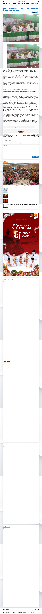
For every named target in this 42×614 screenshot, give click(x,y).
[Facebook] (19, 132)
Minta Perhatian (28, 127)
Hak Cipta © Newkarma (6, 612)
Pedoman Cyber (31, 612)
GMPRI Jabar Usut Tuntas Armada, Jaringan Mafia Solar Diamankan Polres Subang (22, 204)
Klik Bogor (4, 12)
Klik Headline (11, 12)
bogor (5, 127)
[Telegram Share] (36, 12)
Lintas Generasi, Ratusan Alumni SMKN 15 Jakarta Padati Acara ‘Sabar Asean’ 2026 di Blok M (20, 186)
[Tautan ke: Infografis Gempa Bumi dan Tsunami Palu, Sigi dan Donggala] (5, 190)
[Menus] (3, 1)
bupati (12, 127)
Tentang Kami (13, 612)
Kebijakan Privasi (19, 612)
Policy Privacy (25, 612)
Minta (23, 127)
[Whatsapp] (37, 12)
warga (34, 127)
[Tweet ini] (34, 12)
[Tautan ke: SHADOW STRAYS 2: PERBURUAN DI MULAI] (5, 200)
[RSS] (23, 132)
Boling (8, 127)
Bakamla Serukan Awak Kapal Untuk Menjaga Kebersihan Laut (31, 135)
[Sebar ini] (32, 12)
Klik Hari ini (8, 12)
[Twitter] (21, 132)
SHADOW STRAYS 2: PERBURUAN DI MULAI (15, 199)
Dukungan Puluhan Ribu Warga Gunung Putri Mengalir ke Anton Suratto (11, 135)
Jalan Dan (19, 127)
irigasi (15, 127)
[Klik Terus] (21, 1)
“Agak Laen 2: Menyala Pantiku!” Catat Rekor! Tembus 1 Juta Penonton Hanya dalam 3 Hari (23, 195)
